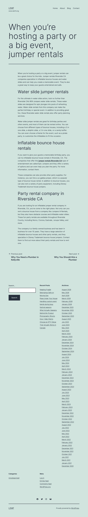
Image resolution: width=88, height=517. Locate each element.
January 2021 (67, 463)
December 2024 (68, 342)
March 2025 (66, 334)
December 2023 (67, 378)
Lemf (11, 8)
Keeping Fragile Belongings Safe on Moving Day (47, 292)
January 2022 (67, 445)
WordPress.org (45, 487)
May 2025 (65, 328)
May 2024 (65, 363)
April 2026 (65, 295)
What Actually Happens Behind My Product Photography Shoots (48, 313)
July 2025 (65, 322)
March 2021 (66, 460)
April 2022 (65, 437)
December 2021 (67, 448)
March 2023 (66, 404)
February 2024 (67, 372)
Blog (69, 8)
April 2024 (65, 366)
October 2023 (67, 384)
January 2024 (67, 375)
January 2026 (67, 304)
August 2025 (66, 319)
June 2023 (66, 395)
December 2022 (67, 413)
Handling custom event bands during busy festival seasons (48, 304)
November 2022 (68, 416)
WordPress (75, 508)
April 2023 (65, 401)
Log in (42, 478)
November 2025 (68, 310)
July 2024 (65, 357)
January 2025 (67, 340)
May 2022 (65, 434)
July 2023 (65, 392)
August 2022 (66, 425)
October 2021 (67, 454)
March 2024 (66, 369)
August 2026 (66, 290)
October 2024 (67, 348)
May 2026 (65, 293)
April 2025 (65, 331)
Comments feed (45, 484)
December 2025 (67, 307)
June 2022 (66, 431)
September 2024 (68, 351)
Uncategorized (14, 478)
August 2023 (66, 390)
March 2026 (66, 298)
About (62, 8)
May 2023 (65, 398)
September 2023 (68, 387)
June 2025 (66, 325)
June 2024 (66, 360)
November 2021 (67, 451)
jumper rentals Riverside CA (50, 161)
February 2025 (67, 337)
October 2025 (67, 313)
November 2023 (68, 381)
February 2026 (67, 301)
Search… (12, 285)
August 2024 (66, 354)
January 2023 (67, 410)
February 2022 (67, 442)
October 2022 (67, 419)
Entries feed (44, 481)
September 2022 (68, 422)
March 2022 (66, 439)
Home (55, 8)
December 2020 (67, 466)
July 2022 (65, 428)
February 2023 (67, 407)
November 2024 (68, 345)
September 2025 (68, 316)
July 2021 (65, 457)
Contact (76, 8)
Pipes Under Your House (48, 298)
